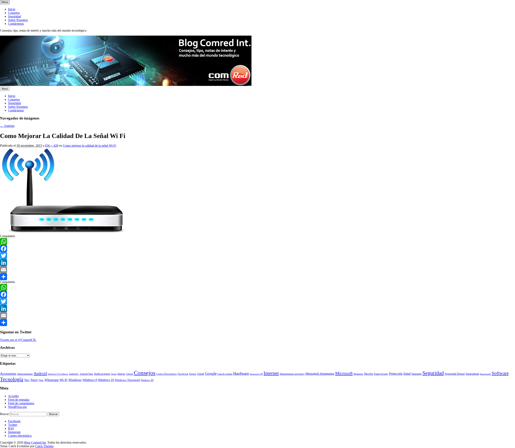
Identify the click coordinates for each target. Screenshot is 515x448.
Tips (26, 380)
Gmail (200, 373)
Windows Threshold (127, 380)
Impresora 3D (256, 374)
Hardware (241, 373)
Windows (75, 380)
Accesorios (8, 374)
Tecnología (11, 379)
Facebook (183, 373)
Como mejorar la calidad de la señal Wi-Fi (89, 145)
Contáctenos (16, 23)
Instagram (14, 432)
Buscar (4, 414)
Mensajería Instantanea (319, 374)
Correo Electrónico (166, 373)
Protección (396, 373)
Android (40, 373)
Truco (34, 380)
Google (210, 373)
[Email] (257, 269)
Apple (114, 374)
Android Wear (86, 374)
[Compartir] (257, 276)
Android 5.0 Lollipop (58, 374)
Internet (271, 373)
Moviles (368, 373)
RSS (11, 428)
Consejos (14, 12)
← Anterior (7, 126)
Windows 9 (89, 380)
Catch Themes (44, 446)
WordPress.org (17, 407)
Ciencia (129, 374)
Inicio (11, 9)
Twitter (12, 424)
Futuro (192, 373)
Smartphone (472, 373)
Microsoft (344, 373)
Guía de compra (224, 374)
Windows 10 (106, 380)
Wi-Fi (64, 380)
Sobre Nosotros (18, 20)
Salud (407, 373)
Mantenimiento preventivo (292, 374)
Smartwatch (485, 374)
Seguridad (14, 16)
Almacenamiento (25, 374)
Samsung (416, 373)
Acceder (13, 396)
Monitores (358, 374)
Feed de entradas (18, 399)
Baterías (121, 374)
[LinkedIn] (257, 262)
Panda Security (381, 374)
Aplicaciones (102, 373)
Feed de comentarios (21, 403)
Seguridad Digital (455, 373)
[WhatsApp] (257, 241)
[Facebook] (257, 248)
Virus (41, 380)
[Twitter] (257, 255)
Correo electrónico (20, 435)
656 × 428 (51, 145)
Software (500, 373)
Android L (74, 374)
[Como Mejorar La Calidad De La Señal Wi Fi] (66, 232)
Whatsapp (51, 380)
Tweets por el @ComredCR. (18, 340)
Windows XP (147, 380)
